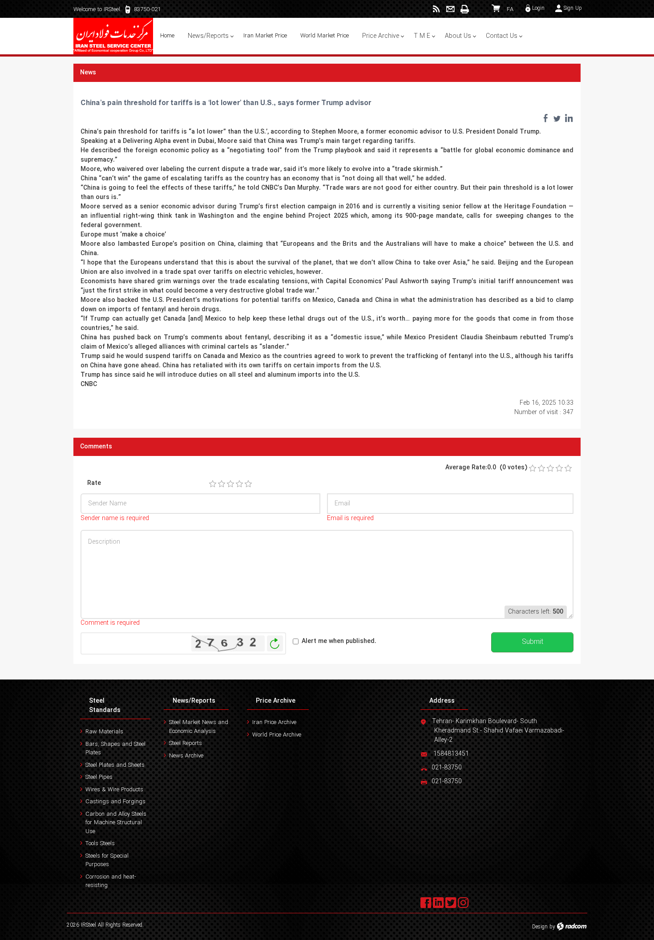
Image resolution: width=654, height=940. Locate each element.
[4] (239, 484)
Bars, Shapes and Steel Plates (115, 749)
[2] (222, 484)
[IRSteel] (113, 36)
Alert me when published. (339, 641)
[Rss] (436, 9)
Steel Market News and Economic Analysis (198, 727)
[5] (248, 484)
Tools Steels (100, 843)
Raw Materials (104, 732)
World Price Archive (276, 735)
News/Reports (194, 701)
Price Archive (275, 701)
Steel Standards (105, 705)
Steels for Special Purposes (107, 860)
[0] (533, 468)
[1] (213, 484)
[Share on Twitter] (557, 118)
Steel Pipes (99, 777)
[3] (230, 484)
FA (510, 9)
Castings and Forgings (115, 801)
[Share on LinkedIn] (569, 118)
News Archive (186, 756)
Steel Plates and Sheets (115, 765)
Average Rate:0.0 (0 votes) (486, 467)
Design (540, 927)
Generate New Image (275, 643)
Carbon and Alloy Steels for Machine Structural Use (115, 823)
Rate (94, 483)
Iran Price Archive (274, 722)
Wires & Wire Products (114, 789)
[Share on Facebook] (545, 118)
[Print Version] (464, 9)
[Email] (450, 9)
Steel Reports (185, 743)
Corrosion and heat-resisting (110, 881)
